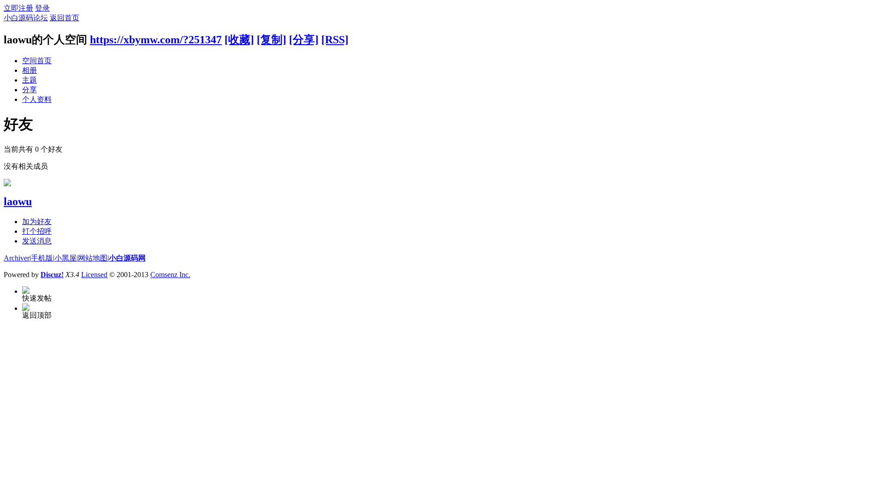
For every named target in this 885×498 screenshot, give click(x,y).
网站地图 (92, 258)
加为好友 (37, 221)
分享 (29, 90)
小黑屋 (65, 258)
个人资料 (37, 99)
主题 (29, 80)
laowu (18, 202)
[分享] (304, 40)
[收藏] (239, 40)
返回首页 (64, 18)
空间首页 (37, 61)
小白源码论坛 (26, 18)
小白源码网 (127, 258)
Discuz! (52, 275)
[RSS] (334, 40)
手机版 (42, 258)
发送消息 (37, 241)
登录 (42, 8)
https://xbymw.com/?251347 (156, 40)
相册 (29, 70)
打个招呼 (37, 231)
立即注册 (18, 8)
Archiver (17, 258)
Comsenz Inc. (170, 275)
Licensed (94, 275)
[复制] (271, 40)
